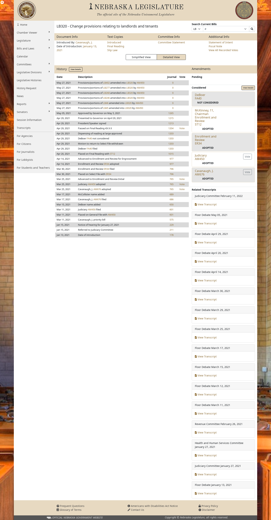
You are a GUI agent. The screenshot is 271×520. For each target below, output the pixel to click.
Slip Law (112, 50)
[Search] (252, 29)
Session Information (29, 120)
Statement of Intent (221, 42)
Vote (182, 128)
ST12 (112, 153)
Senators (22, 112)
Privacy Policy (209, 506)
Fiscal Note (215, 46)
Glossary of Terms (70, 510)
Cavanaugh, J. (84, 42)
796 (171, 169)
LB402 (106, 82)
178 (171, 235)
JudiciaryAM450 (201, 157)
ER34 (106, 164)
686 (171, 199)
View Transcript (207, 204)
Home (23, 24)
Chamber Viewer (27, 32)
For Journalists (25, 152)
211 (171, 229)
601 (171, 209)
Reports (21, 104)
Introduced (114, 42)
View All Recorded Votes (223, 50)
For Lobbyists (25, 159)
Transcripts (24, 128)
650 (171, 204)
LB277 (106, 87)
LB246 (106, 97)
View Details (76, 69)
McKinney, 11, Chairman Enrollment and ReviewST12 (205, 117)
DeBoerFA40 (200, 96)
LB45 (105, 108)
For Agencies (25, 136)
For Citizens (24, 144)
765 (171, 179)
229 (171, 224)
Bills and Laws (25, 48)
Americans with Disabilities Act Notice (154, 506)
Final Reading (115, 46)
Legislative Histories (29, 80)
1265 (170, 113)
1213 (170, 123)
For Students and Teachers (33, 167)
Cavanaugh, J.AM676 (204, 172)
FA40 (89, 138)
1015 (170, 153)
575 (171, 219)
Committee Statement (171, 42)
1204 (170, 128)
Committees (24, 64)
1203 (170, 133)
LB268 (106, 92)
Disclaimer (208, 510)
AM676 (97, 189)
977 (171, 158)
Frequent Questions (71, 506)
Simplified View (141, 57)
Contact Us (137, 510)
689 (171, 194)
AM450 (140, 82)
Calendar (22, 56)
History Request (26, 88)
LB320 (129, 82)
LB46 (105, 103)
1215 (170, 118)
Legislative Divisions (29, 72)
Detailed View (171, 57)
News (20, 96)
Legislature (24, 40)
